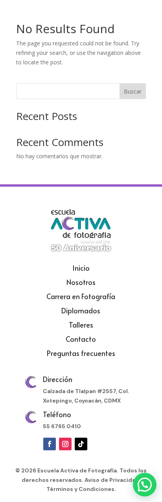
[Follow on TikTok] (81, 444)
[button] (144, 484)
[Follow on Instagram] (65, 444)
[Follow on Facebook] (49, 444)
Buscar (133, 91)
